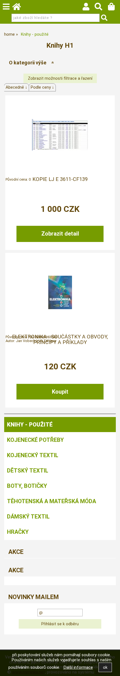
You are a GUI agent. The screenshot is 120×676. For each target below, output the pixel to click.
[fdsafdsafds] (60, 135)
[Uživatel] (89, 8)
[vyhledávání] (101, 8)
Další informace (78, 667)
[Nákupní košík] (114, 8)
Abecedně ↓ (16, 87)
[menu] (6, 6)
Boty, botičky (27, 486)
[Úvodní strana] (19, 8)
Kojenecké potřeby (35, 440)
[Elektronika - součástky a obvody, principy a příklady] (60, 292)
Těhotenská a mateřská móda (51, 501)
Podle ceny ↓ (42, 87)
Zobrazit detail (60, 233)
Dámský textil (28, 516)
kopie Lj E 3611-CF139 (60, 179)
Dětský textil (27, 470)
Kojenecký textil (32, 455)
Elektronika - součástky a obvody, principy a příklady (60, 339)
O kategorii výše (27, 63)
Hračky (18, 532)
